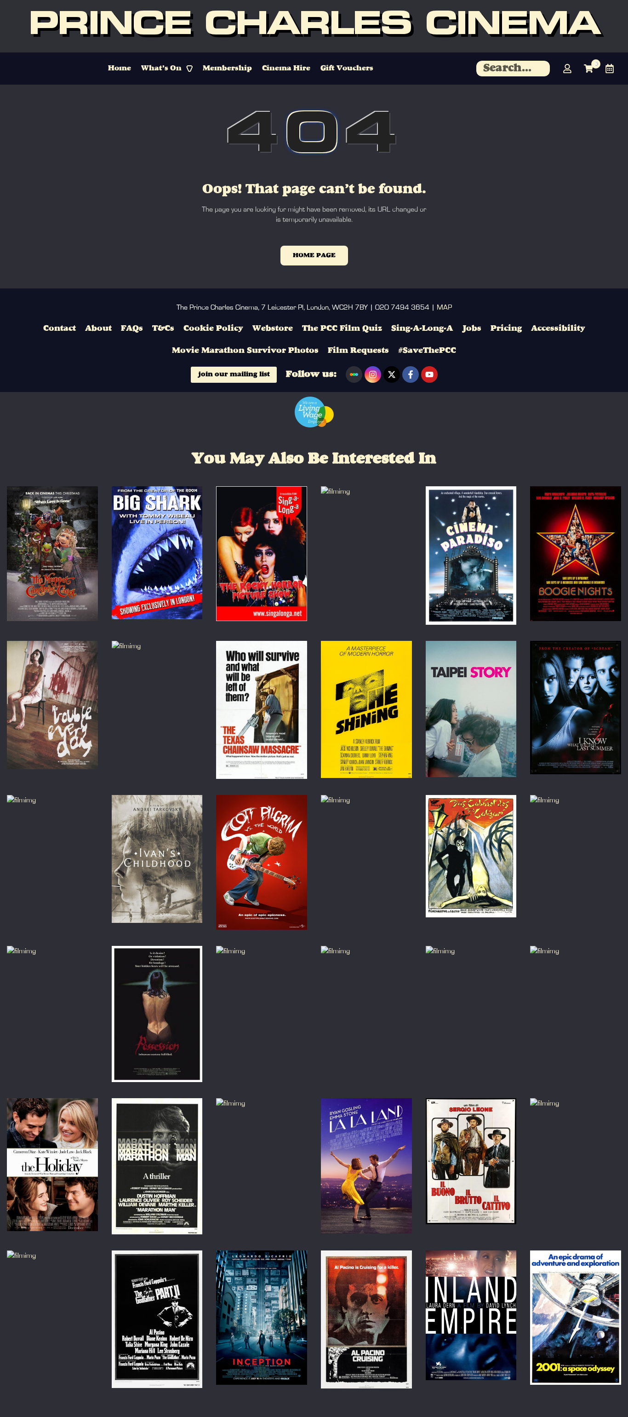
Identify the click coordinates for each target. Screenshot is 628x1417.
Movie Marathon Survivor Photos (245, 350)
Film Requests (358, 350)
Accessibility (558, 328)
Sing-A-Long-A (422, 328)
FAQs (132, 328)
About (98, 328)
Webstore (272, 328)
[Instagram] (373, 374)
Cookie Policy (213, 328)
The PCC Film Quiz (342, 328)
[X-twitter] (391, 374)
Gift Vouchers (346, 68)
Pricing (506, 328)
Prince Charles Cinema (314, 26)
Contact (59, 328)
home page (314, 255)
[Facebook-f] (410, 374)
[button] (166, 68)
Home (119, 68)
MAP (444, 307)
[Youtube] (429, 374)
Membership (227, 68)
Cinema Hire (286, 68)
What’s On (161, 68)
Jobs (471, 328)
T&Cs (163, 328)
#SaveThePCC (427, 350)
